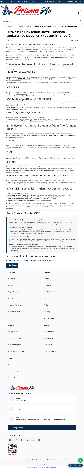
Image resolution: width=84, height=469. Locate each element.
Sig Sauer (40, 92)
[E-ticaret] (42, 467)
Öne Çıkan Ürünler (50, 351)
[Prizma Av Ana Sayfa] (26, 10)
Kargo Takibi (48, 298)
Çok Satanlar (48, 338)
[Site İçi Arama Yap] (80, 21)
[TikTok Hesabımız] (27, 440)
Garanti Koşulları (14, 312)
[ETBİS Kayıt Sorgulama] (42, 449)
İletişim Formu (48, 285)
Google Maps (18, 428)
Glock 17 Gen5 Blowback (23, 79)
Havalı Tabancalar (30, 260)
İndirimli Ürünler (49, 332)
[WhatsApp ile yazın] (80, 460)
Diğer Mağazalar (14, 292)
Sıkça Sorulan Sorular (15, 305)
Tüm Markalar (13, 378)
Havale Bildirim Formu (51, 292)
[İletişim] (69, 10)
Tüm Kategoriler (13, 371)
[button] (75, 10)
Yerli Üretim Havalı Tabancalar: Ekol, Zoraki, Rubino (60, 135)
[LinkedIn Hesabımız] (39, 440)
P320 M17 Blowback (21, 94)
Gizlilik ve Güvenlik (14, 338)
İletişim (46, 279)
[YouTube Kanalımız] (10, 440)
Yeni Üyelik (47, 305)
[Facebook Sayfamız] (21, 440)
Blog (9, 365)
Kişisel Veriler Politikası (16, 351)
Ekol (27, 157)
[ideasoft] (31, 467)
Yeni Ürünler (48, 345)
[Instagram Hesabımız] (15, 440)
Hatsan (9, 182)
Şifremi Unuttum (49, 318)
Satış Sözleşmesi (14, 332)
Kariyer (10, 285)
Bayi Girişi (11, 298)
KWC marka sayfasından (37, 121)
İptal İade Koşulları (14, 345)
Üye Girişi (47, 312)
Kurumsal (11, 279)
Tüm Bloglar (12, 265)
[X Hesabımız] (33, 440)
